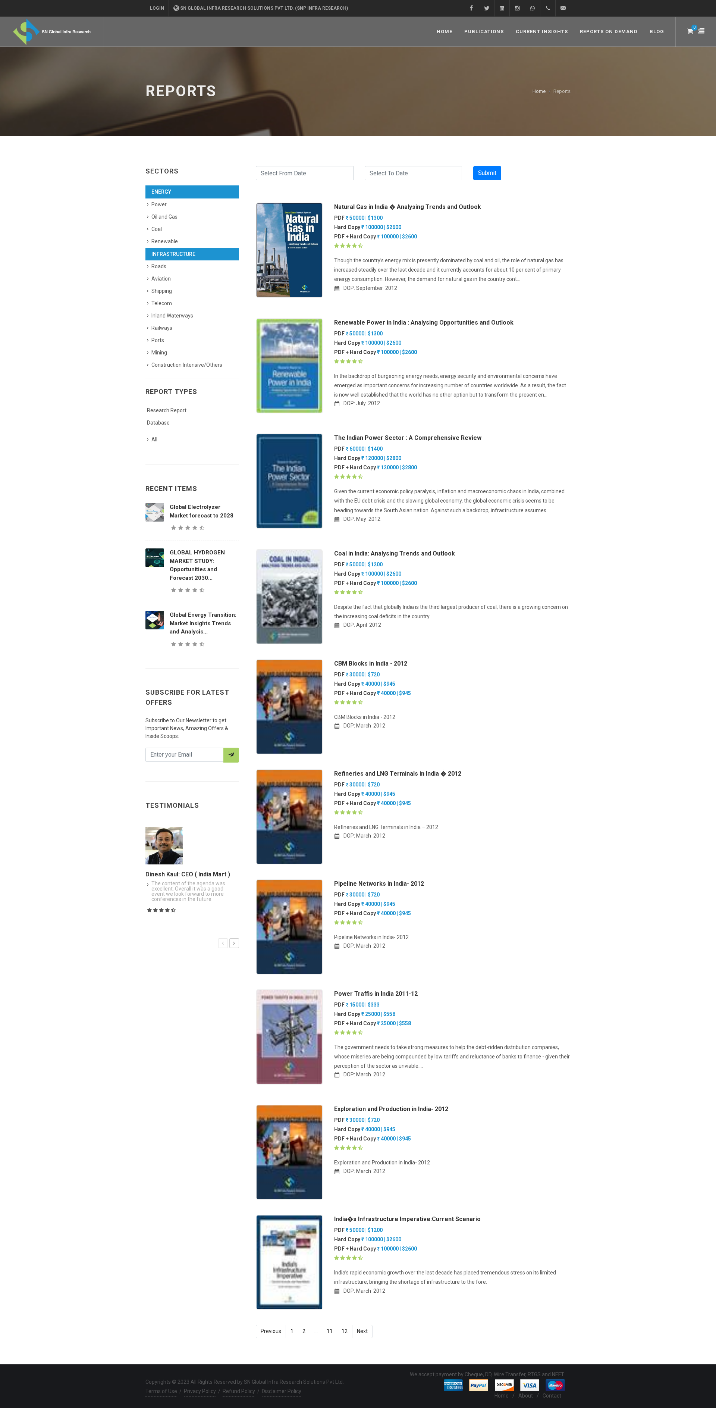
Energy (161, 192)
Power (159, 204)
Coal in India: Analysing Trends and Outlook (394, 553)
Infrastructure (173, 254)
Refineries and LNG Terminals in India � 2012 (397, 773)
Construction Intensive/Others (186, 365)
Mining (159, 353)
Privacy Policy (200, 1391)
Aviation (161, 279)
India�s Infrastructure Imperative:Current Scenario (407, 1219)
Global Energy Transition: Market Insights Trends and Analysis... (203, 623)
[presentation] (223, 943)
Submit (487, 172)
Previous (271, 1331)
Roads (158, 266)
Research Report (166, 410)
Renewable (164, 241)
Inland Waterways (172, 316)
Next (362, 1331)
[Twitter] (486, 8)
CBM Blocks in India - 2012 (370, 663)
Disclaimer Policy (281, 1391)
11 (330, 1331)
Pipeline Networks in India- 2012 (379, 883)
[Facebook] (471, 8)
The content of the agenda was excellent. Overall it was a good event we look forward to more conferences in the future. (188, 891)
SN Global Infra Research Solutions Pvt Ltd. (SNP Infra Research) (264, 8)
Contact (552, 1396)
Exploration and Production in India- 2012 (391, 1109)
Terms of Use (161, 1391)
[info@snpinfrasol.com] (563, 8)
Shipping (161, 291)
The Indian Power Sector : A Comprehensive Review (407, 437)
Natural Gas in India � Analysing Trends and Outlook (407, 206)
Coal (156, 229)
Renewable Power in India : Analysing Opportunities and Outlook (424, 322)
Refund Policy (239, 1391)
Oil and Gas (164, 217)
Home (539, 91)
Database (158, 423)
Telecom (161, 303)
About (525, 1396)
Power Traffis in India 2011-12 (376, 993)
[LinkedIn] (501, 8)
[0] (689, 29)
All (154, 439)
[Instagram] (517, 8)
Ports (157, 340)
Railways (161, 328)
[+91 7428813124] (532, 8)
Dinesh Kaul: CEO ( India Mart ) (187, 874)
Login (157, 8)
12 (345, 1331)
